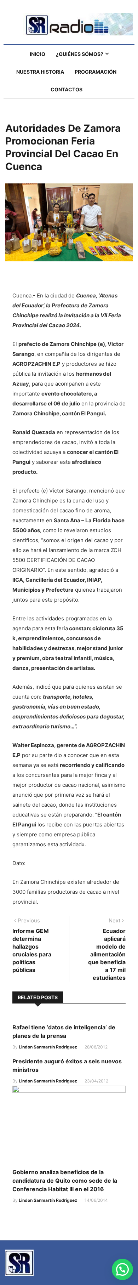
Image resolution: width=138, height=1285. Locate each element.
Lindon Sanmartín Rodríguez (48, 1047)
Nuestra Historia (40, 72)
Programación (95, 72)
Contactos (66, 89)
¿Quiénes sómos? (79, 54)
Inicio (37, 54)
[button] (122, 1269)
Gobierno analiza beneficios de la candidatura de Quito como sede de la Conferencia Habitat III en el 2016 (64, 1181)
